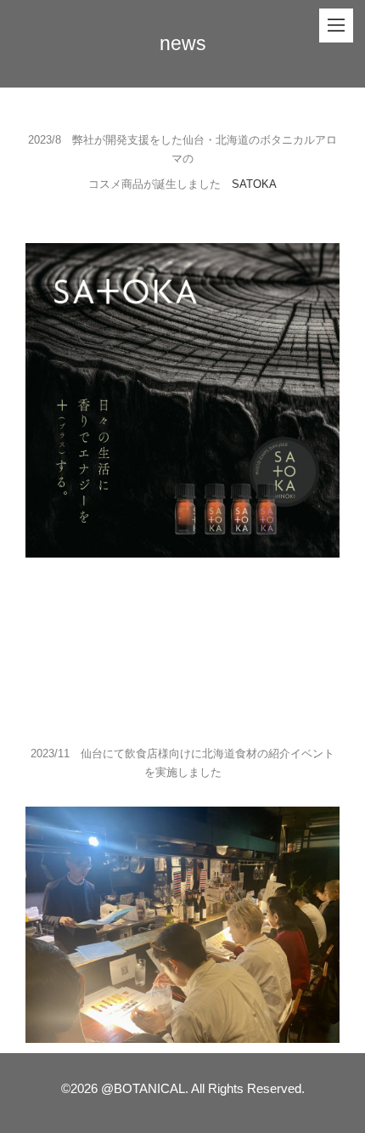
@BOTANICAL (143, 1088)
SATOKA (254, 184)
